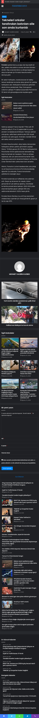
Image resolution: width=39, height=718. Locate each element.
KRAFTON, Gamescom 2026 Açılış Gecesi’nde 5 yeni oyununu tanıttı (25, 501)
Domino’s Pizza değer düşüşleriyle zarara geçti (18, 619)
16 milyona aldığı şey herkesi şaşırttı (9, 373)
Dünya (12, 12)
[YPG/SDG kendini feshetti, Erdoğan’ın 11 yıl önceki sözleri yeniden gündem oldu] (7, 581)
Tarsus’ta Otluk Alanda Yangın (12, 556)
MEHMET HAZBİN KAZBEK (11, 32)
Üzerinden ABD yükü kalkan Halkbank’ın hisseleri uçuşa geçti (25, 571)
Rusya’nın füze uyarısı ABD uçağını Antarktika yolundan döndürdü (28, 351)
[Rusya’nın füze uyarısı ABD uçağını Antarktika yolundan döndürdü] (28, 343)
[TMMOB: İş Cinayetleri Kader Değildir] (7, 511)
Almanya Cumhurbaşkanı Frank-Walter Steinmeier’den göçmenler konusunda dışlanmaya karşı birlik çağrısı (19, 542)
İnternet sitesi (6, 453)
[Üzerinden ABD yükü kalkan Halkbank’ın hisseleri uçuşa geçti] (7, 573)
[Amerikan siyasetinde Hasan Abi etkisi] (28, 365)
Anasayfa (6, 12)
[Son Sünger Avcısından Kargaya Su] (7, 528)
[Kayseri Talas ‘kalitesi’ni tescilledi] (7, 520)
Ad (3, 438)
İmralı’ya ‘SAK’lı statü (21, 602)
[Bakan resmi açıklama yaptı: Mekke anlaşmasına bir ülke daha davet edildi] (7, 105)
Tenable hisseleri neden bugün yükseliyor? (17, 1)
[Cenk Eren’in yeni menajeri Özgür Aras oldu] (7, 590)
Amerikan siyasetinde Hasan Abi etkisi (27, 373)
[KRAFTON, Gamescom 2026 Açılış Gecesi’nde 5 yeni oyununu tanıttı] (7, 503)
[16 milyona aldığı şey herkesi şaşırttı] (10, 365)
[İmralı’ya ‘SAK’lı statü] (7, 604)
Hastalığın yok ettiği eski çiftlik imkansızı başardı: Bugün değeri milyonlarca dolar (10, 352)
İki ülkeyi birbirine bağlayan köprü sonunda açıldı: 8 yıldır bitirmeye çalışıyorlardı (10, 393)
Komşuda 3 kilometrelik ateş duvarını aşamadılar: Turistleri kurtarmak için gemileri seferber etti (28, 394)
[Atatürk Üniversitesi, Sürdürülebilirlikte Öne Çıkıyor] (7, 117)
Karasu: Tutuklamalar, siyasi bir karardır (16, 534)
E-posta (4, 445)
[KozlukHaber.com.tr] (19, 6)
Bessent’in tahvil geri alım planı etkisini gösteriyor (19, 597)
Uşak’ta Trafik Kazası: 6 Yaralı (12, 490)
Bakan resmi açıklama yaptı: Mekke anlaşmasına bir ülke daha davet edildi (24, 105)
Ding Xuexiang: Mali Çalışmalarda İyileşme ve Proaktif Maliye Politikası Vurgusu (17, 484)
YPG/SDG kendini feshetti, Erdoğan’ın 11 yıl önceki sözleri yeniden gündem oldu (24, 581)
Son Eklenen (19, 477)
